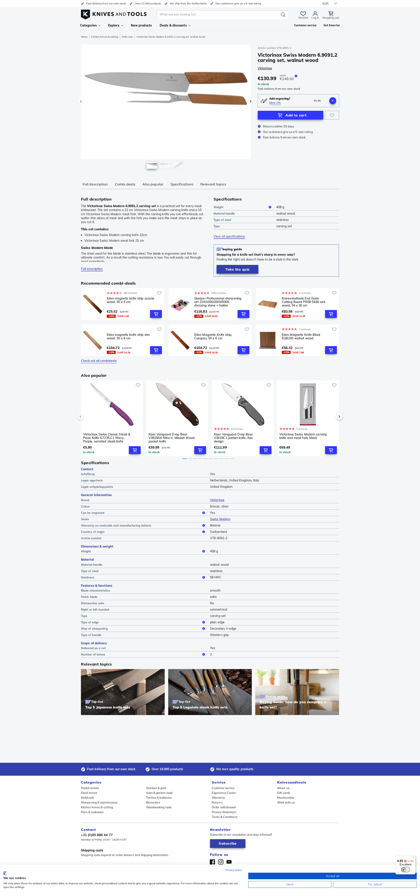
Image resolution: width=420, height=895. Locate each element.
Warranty (218, 797)
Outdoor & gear (156, 788)
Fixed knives (89, 793)
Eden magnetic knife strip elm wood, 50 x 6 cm (128, 336)
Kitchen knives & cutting (104, 36)
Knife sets (127, 36)
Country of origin (93, 532)
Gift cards (283, 793)
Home (84, 36)
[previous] (88, 416)
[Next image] (251, 101)
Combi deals (125, 184)
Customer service (223, 788)
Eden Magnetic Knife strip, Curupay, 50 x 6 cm (213, 336)
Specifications (181, 184)
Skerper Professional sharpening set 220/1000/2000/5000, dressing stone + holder (218, 302)
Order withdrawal (224, 807)
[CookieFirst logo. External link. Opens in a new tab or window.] (5, 873)
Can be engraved (93, 512)
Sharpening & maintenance (99, 802)
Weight (219, 207)
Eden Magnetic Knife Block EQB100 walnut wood (301, 336)
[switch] (405, 869)
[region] (166, 107)
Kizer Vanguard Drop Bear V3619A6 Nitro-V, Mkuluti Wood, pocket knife (172, 438)
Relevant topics (213, 184)
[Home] (114, 13)
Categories (88, 25)
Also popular (152, 184)
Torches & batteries (159, 797)
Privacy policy (233, 870)
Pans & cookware (92, 812)
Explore (113, 25)
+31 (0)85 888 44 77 (97, 835)
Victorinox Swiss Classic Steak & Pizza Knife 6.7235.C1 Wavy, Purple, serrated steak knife (106, 438)
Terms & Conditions (224, 817)
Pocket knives (90, 788)
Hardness (87, 577)
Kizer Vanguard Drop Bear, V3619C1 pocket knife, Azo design (234, 438)
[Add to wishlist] (332, 115)
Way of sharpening (94, 628)
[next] (332, 416)
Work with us (286, 802)
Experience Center (224, 793)
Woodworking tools (159, 807)
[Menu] (413, 858)
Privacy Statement (224, 812)
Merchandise (285, 797)
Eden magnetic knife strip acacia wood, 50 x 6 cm (130, 300)
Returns (217, 802)
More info (275, 102)
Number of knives (93, 654)
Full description (95, 184)
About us (283, 788)
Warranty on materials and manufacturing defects (116, 525)
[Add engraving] (332, 100)
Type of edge (90, 622)
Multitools (87, 797)
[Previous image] (81, 101)
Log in (315, 17)
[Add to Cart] (156, 314)
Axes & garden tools (159, 793)
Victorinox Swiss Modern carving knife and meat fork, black (303, 436)
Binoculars (153, 802)
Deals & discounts (173, 25)
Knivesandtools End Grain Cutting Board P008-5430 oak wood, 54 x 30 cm (303, 302)
